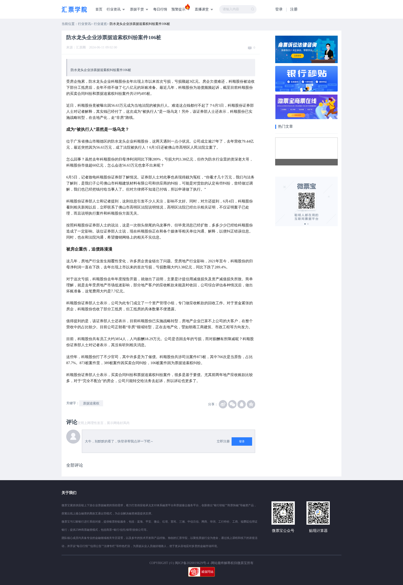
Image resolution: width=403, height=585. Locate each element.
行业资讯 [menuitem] (114, 9)
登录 (279, 9)
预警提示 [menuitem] (178, 9)
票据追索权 (91, 403)
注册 (294, 9)
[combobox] (238, 9)
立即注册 (223, 441)
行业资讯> (86, 24)
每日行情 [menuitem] (160, 9)
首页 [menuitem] (98, 9)
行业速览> (102, 24)
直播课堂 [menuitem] (202, 9)
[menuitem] (155, 0)
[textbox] (238, 9)
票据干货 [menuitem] (137, 9)
